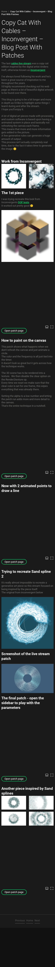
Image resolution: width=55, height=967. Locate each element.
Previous (20, 920)
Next (37, 920)
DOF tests (23, 202)
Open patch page (14, 330)
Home (4, 11)
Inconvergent (37, 70)
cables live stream (21, 63)
